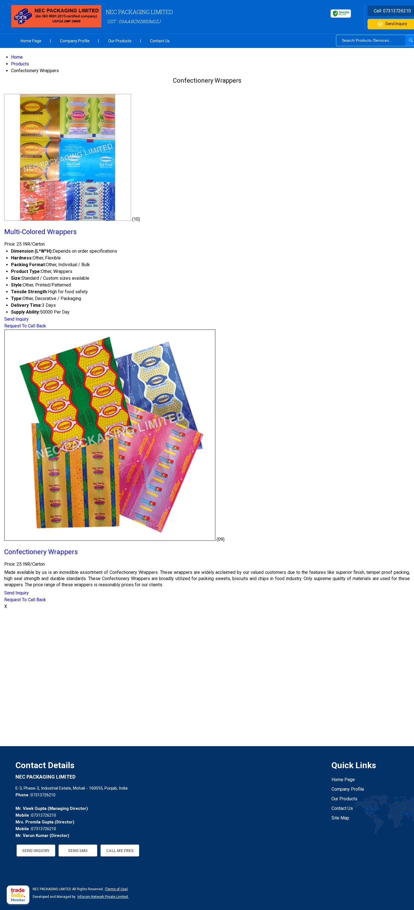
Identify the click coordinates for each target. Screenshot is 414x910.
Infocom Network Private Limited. (103, 897)
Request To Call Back (25, 326)
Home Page (31, 41)
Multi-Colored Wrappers (40, 232)
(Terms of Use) (116, 889)
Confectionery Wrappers (41, 552)
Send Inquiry (16, 319)
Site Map (340, 818)
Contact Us (160, 41)
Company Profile (75, 41)
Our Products (120, 41)
